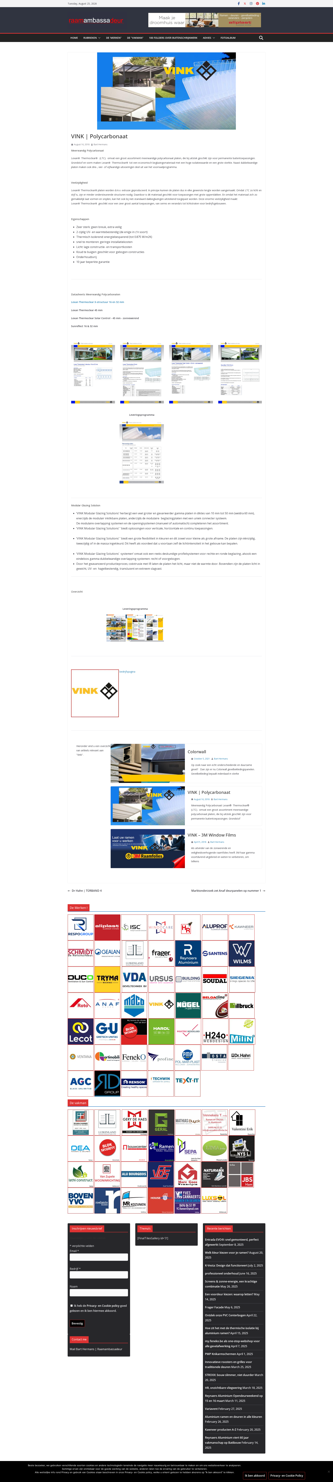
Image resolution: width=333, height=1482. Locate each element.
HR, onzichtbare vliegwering (223, 1388)
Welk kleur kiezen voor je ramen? (227, 1253)
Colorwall (197, 751)
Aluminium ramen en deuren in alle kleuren (233, 1417)
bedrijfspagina (127, 671)
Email (74, 1251)
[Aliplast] (107, 917)
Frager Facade (214, 1307)
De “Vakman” (135, 37)
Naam (74, 1286)
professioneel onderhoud (222, 1273)
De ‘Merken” (114, 37)
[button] (99, 37)
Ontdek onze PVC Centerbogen (225, 1315)
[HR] (187, 917)
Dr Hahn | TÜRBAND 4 (87, 891)
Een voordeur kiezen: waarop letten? (229, 1294)
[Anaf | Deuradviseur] (107, 995)
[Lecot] (81, 1021)
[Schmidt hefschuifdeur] (81, 943)
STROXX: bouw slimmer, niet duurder (229, 1375)
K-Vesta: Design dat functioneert (226, 1265)
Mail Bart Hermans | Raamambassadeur (96, 1349)
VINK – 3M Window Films (212, 835)
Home (74, 37)
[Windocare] (161, 917)
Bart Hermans (100, 144)
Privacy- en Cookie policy (103, 1306)
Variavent (211, 1409)
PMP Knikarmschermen (220, 1354)
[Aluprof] (215, 917)
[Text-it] (187, 1073)
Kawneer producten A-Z (220, 1430)
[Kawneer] (242, 917)
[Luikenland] (135, 943)
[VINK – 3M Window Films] (148, 848)
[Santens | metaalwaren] (215, 943)
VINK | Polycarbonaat (209, 792)
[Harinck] (161, 943)
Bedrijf (75, 1269)
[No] (328, 1471)
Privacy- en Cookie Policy (286, 1475)
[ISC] (134, 917)
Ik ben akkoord (255, 1475)
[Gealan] (107, 943)
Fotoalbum (228, 37)
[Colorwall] (148, 763)
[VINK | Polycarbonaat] (148, 805)
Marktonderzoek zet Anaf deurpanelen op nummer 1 (226, 891)
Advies (207, 37)
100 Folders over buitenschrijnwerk (173, 37)
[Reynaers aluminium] (188, 943)
